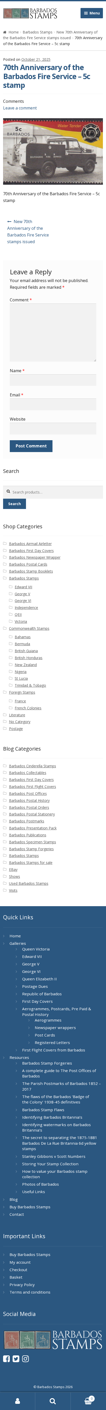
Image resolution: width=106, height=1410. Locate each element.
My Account (17, 1401)
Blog (14, 1199)
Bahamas (23, 636)
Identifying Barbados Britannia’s (52, 1117)
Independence (26, 607)
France (20, 701)
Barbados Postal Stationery (32, 814)
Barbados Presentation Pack (33, 828)
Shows (14, 876)
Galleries (18, 943)
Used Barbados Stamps (28, 883)
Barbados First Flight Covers (32, 786)
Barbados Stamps (37, 32)
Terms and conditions (30, 1292)
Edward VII (23, 586)
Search (14, 503)
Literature (17, 714)
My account (20, 1262)
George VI (23, 600)
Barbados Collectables (27, 772)
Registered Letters (52, 1042)
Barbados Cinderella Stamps (32, 765)
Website (17, 419)
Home (13, 32)
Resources (19, 1057)
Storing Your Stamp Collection (50, 1163)
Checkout (18, 1269)
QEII (18, 614)
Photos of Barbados (40, 1184)
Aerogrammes (48, 1020)
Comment (21, 300)
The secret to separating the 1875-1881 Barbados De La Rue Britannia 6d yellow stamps (59, 1143)
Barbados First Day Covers (31, 550)
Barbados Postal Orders (29, 807)
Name (17, 370)
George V (22, 593)
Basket (16, 1277)
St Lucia (21, 678)
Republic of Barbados (42, 993)
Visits (13, 890)
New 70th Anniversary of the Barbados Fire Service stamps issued (28, 231)
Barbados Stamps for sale (30, 862)
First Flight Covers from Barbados (53, 1049)
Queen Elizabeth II (39, 978)
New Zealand (26, 664)
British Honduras (28, 657)
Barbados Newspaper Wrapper (34, 557)
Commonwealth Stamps (29, 628)
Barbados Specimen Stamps (32, 841)
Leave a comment (20, 108)
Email (16, 395)
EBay (13, 869)
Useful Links (33, 1191)
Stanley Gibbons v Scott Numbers (53, 1156)
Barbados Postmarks (26, 821)
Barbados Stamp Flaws (43, 1109)
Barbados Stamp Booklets (31, 571)
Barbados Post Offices (28, 793)
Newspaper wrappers (55, 1027)
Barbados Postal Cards (28, 564)
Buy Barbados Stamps (30, 1206)
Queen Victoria (36, 949)
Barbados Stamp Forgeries (31, 848)
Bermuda (22, 643)
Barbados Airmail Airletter (30, 543)
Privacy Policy (22, 1284)
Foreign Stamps (22, 692)
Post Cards (45, 1035)
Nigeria (20, 671)
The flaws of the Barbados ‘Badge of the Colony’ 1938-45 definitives (55, 1099)
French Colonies (28, 708)
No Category (19, 721)
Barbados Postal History (29, 800)
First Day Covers (37, 1001)
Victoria (21, 621)
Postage (16, 728)
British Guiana (26, 650)
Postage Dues (35, 986)
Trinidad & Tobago (30, 685)
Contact (17, 1214)
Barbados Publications (27, 835)
